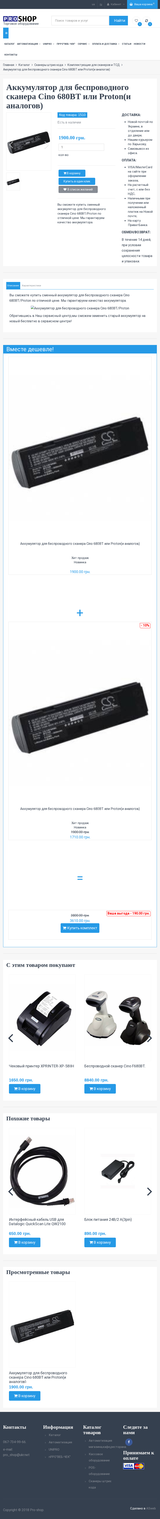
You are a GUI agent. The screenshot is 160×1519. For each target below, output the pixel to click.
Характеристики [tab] (31, 285)
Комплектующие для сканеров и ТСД (94, 65)
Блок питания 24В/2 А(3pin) (108, 1219)
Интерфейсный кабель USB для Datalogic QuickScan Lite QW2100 (37, 1221)
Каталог (9, 44)
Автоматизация (27, 44)
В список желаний (80, 189)
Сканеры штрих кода (48, 65)
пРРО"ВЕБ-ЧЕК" (66, 44)
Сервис (82, 44)
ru (101, 4)
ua (93, 4)
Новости (139, 44)
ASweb (151, 1508)
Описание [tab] (13, 285)
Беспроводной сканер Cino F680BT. (114, 1066)
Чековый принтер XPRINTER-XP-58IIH (41, 1066)
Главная (8, 65)
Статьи (126, 44)
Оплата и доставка (104, 44)
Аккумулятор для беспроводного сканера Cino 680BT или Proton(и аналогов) (80, 544)
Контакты (10, 54)
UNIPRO (47, 44)
